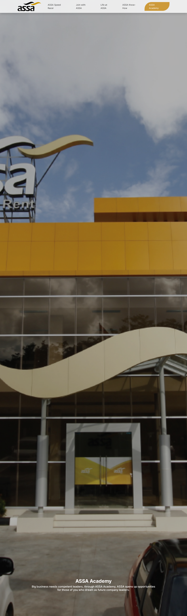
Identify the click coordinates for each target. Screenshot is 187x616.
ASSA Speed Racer (54, 6)
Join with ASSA (80, 6)
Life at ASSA (104, 6)
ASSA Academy (154, 6)
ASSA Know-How (129, 6)
